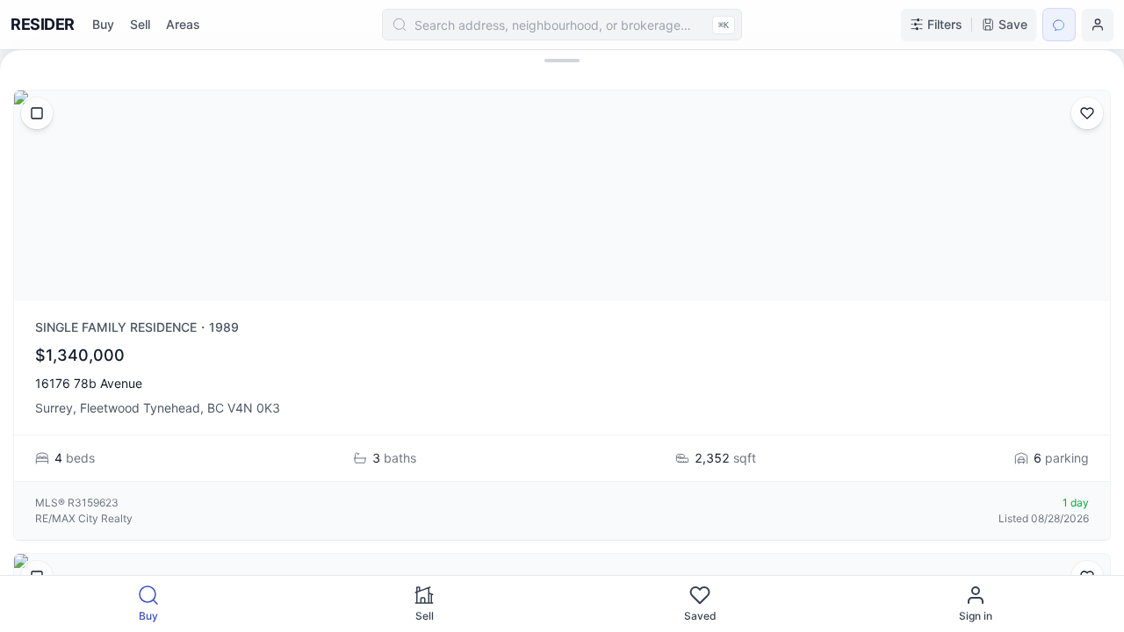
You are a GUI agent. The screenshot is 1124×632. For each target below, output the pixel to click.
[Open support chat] (1059, 24)
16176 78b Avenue (88, 383)
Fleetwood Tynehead (140, 407)
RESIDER (43, 24)
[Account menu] (1097, 24)
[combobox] (562, 24)
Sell (140, 24)
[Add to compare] (37, 113)
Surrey (54, 407)
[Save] (1087, 113)
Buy (103, 24)
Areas (183, 24)
